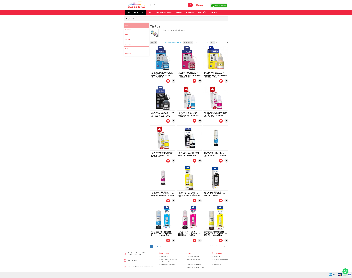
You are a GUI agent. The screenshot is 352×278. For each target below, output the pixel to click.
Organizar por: (188, 42)
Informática (128, 44)
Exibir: (212, 42)
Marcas (179, 12)
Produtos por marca (194, 265)
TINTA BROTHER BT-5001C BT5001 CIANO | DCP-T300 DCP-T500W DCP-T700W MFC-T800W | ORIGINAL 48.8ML (162, 75)
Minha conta (218, 256)
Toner (126, 34)
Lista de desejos (219, 262)
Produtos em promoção (195, 267)
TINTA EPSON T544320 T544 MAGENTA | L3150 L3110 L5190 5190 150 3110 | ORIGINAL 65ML (189, 233)
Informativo (217, 265)
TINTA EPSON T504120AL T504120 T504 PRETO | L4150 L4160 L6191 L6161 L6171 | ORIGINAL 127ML (189, 153)
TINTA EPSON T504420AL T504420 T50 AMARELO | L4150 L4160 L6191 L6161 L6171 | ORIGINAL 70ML (189, 194)
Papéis (127, 49)
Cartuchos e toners (164, 12)
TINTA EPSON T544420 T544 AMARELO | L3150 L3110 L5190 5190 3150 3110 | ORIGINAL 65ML (215, 233)
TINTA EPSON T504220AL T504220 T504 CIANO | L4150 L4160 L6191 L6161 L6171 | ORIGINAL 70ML (215, 154)
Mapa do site (191, 262)
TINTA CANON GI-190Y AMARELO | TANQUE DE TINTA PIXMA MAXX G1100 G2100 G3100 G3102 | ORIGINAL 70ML (162, 154)
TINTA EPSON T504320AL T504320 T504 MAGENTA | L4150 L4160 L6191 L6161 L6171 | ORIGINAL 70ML (162, 194)
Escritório (127, 39)
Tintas (132, 18)
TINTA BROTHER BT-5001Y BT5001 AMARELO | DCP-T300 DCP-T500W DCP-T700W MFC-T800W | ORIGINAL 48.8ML (215, 75)
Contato (213, 12)
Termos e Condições (168, 265)
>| (160, 246)
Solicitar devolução (193, 259)
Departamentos (133, 12)
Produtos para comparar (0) (173, 42)
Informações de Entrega (169, 259)
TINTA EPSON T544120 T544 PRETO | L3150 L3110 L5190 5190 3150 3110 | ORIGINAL (214, 193)
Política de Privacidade (168, 262)
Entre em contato (193, 256)
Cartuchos (128, 29)
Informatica (128, 53)
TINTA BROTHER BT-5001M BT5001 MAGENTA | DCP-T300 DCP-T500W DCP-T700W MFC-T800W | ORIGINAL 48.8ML (189, 75)
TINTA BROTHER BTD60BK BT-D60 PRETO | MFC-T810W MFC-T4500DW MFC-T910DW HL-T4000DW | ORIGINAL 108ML (162, 114)
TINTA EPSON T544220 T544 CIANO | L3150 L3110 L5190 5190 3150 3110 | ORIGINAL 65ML (161, 233)
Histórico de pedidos (221, 259)
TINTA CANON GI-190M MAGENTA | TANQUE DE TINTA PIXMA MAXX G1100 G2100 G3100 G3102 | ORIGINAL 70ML (215, 114)
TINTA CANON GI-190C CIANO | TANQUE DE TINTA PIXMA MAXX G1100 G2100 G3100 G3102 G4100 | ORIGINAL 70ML (189, 114)
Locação (190, 12)
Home (149, 12)
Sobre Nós (202, 12)
